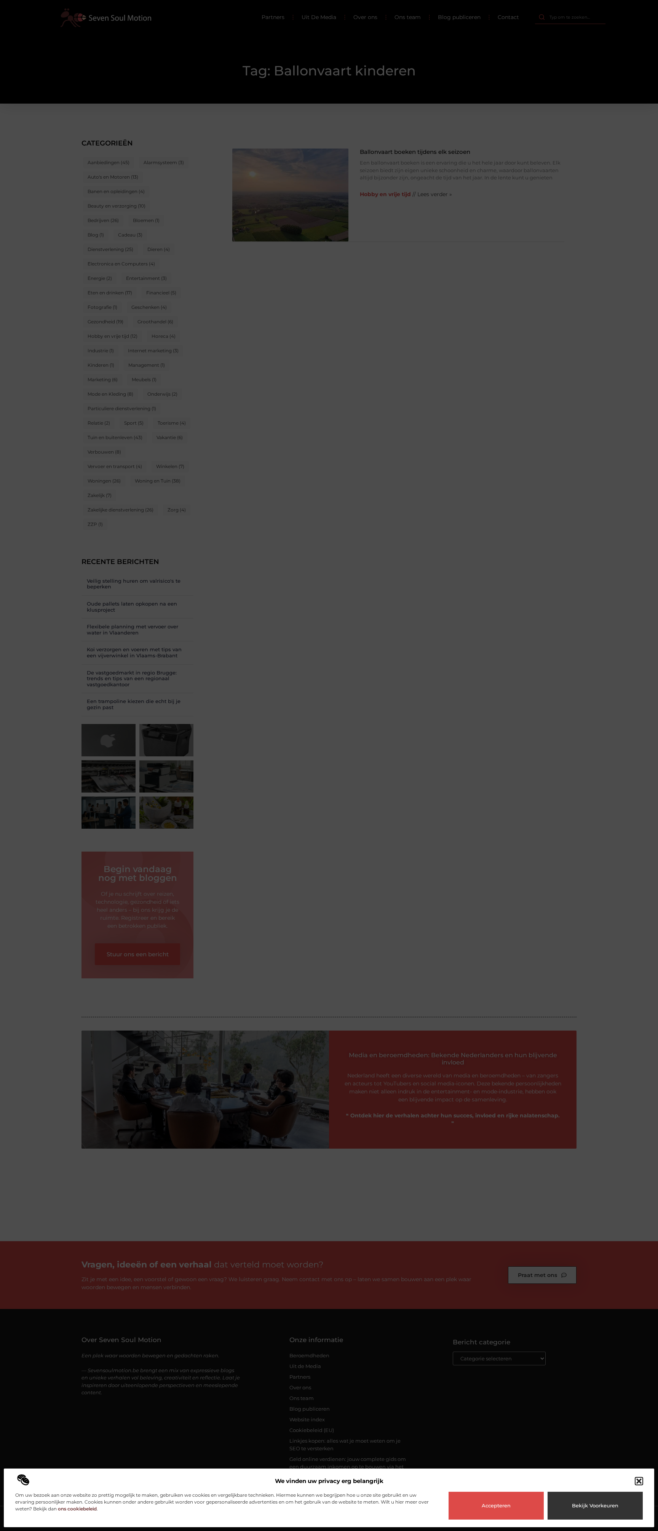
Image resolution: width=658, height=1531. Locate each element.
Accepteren (496, 1505)
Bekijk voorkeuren (595, 1505)
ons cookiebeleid (77, 1509)
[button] (639, 1481)
